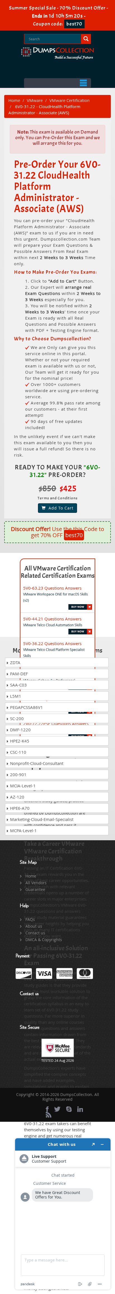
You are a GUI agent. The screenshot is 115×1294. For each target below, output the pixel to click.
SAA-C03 (18, 685)
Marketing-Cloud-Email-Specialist (41, 819)
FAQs (30, 919)
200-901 (18, 774)
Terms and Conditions (58, 498)
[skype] (69, 1109)
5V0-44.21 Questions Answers (52, 619)
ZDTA (14, 662)
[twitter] (57, 1109)
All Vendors (36, 882)
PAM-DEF (18, 673)
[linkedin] (80, 1109)
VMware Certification (69, 100)
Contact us (35, 932)
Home (14, 100)
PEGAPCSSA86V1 (26, 707)
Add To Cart (59, 508)
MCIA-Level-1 (22, 785)
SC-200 (16, 718)
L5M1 (15, 696)
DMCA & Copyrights (43, 939)
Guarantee (35, 889)
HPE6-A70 (19, 808)
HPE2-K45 (19, 741)
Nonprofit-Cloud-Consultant (36, 763)
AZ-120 (16, 797)
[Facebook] (47, 1109)
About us (33, 926)
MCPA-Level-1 (23, 830)
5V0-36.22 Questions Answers (52, 643)
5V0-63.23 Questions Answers (52, 588)
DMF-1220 (20, 729)
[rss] (48, 1115)
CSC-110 (17, 752)
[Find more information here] (63, 1214)
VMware (35, 100)
